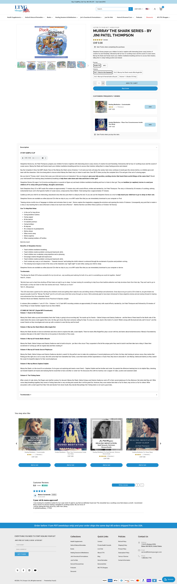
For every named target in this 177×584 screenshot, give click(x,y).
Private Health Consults (104, 545)
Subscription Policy (123, 552)
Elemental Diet (102, 564)
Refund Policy (122, 541)
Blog (99, 556)
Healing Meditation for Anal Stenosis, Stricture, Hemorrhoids (106, 453)
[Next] (82, 42)
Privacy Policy (122, 549)
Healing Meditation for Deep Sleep (142, 452)
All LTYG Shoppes (103, 567)
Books (72, 549)
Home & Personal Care (77, 564)
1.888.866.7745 (146, 558)
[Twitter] (17, 570)
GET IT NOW (22, 554)
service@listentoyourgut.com (151, 552)
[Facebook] (23, 570)
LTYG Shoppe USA (24, 580)
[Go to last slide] (16, 443)
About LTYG (101, 552)
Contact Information (124, 560)
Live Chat (100, 549)
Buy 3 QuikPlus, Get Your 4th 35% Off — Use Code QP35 (88, 2)
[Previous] (20, 42)
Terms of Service (123, 556)
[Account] (154, 9)
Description (24, 147)
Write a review (123, 485)
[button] (97, 40)
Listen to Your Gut (101, 27)
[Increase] (103, 83)
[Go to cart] (160, 9)
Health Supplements (76, 541)
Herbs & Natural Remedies (78, 545)
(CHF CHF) (138, 9)
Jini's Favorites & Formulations (79, 556)
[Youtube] (35, 570)
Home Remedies (102, 560)
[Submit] (131, 9)
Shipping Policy (122, 545)
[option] (51, 41)
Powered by (48, 580)
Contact (100, 541)
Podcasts (73, 567)
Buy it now (125, 88)
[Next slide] (160, 443)
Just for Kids (74, 560)
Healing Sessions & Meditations (80, 552)
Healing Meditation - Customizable (119, 104)
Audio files (114, 27)
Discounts (73, 571)
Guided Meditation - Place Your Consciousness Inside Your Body (126, 123)
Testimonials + (25, 395)
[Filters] (137, 485)
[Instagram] (29, 570)
